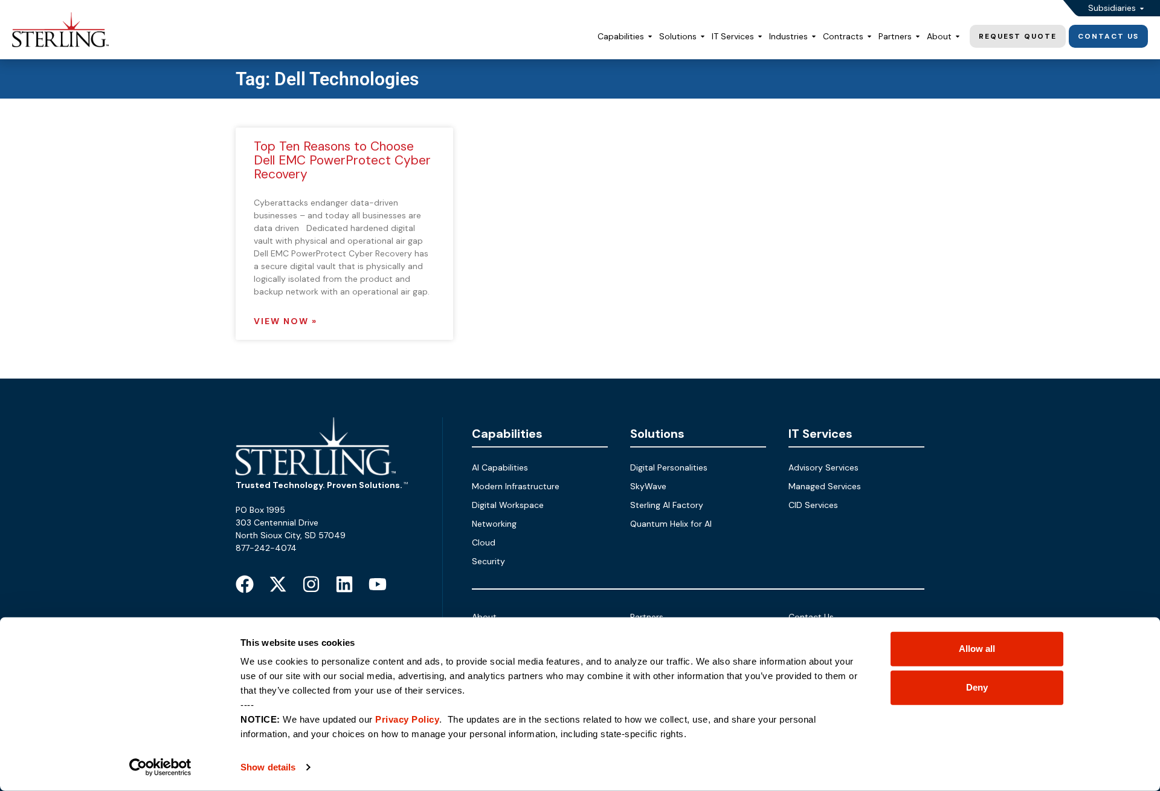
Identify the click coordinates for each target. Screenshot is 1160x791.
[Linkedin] (344, 584)
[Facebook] (245, 584)
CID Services (813, 505)
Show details (267, 767)
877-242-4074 (266, 547)
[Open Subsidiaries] (1142, 8)
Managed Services (824, 486)
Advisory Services (823, 467)
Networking (494, 523)
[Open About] (958, 36)
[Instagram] (311, 584)
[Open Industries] (814, 36)
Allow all (977, 648)
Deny (977, 687)
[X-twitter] (278, 584)
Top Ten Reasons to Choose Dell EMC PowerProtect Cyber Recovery (342, 160)
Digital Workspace (508, 505)
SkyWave (648, 486)
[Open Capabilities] (650, 36)
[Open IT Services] (760, 36)
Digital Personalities (668, 467)
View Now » (285, 321)
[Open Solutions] (703, 36)
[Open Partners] (918, 36)
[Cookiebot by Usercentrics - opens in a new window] (160, 767)
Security (488, 561)
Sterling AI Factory (666, 505)
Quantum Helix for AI (671, 523)
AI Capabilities (500, 467)
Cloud (483, 542)
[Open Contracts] (869, 36)
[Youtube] (378, 584)
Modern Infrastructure (515, 486)
